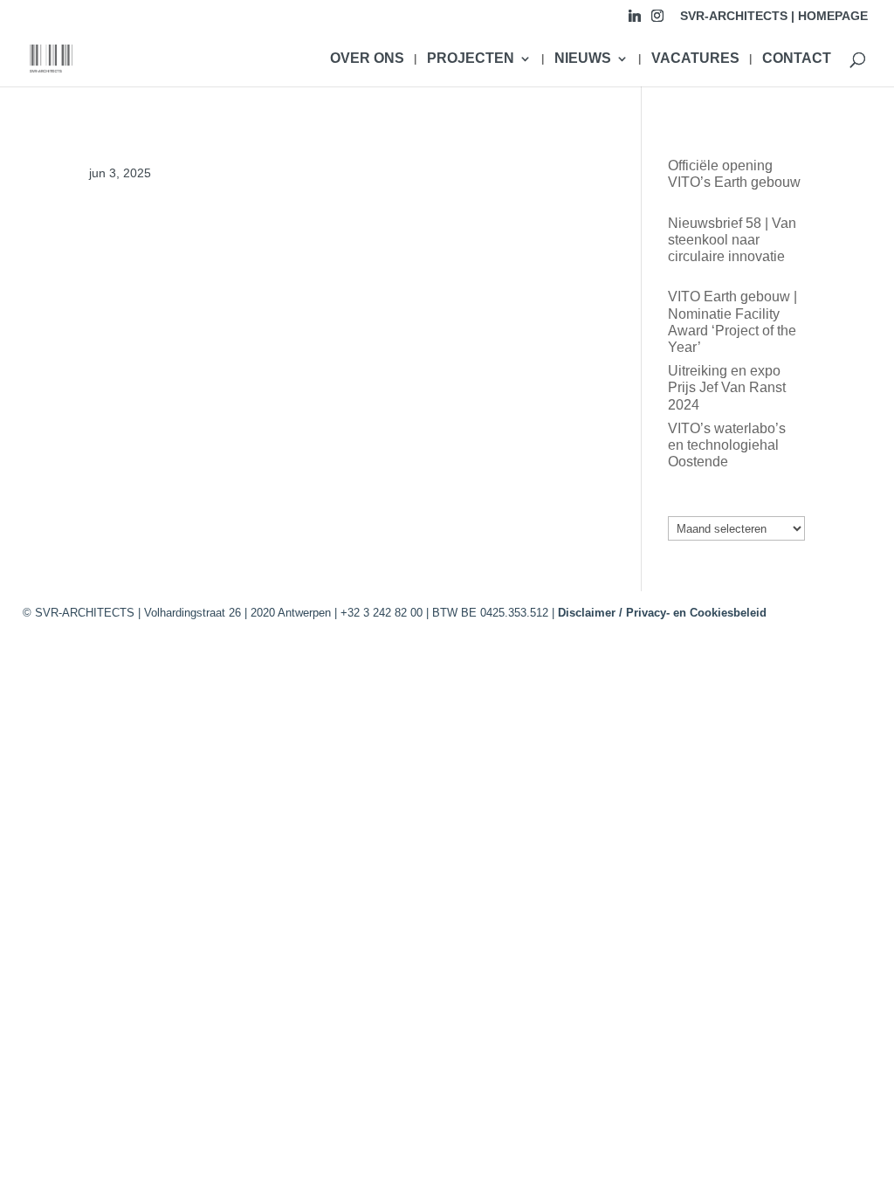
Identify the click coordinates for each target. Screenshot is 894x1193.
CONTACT (796, 59)
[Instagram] (657, 20)
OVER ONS (367, 59)
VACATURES (695, 59)
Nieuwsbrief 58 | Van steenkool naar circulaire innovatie (732, 240)
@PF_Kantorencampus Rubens (188, 234)
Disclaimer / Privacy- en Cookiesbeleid (662, 612)
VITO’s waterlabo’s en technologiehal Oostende (727, 445)
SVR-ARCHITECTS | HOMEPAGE (774, 16)
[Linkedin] (635, 20)
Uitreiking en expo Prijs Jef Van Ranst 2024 (727, 387)
